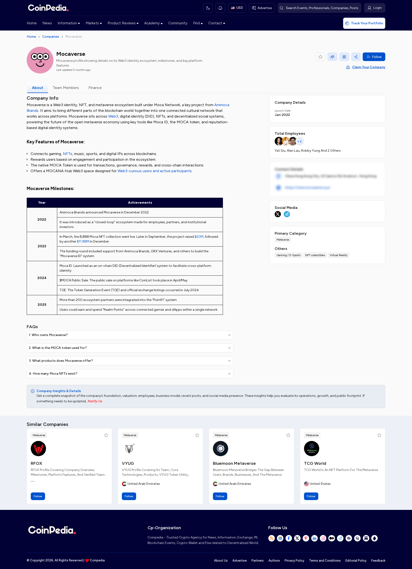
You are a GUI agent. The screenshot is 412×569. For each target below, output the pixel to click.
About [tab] (37, 87)
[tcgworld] (311, 448)
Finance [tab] (95, 87)
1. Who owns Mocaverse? (48, 335)
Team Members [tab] (66, 87)
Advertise (239, 560)
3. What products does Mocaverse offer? (61, 361)
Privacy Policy (294, 560)
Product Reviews (122, 23)
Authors (274, 560)
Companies (50, 37)
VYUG (128, 463)
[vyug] (129, 448)
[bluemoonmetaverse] (220, 448)
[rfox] (38, 448)
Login (377, 8)
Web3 (113, 116)
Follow (376, 57)
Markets (92, 23)
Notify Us (95, 401)
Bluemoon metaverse (234, 463)
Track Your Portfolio (367, 23)
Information (67, 23)
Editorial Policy (355, 560)
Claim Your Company (368, 67)
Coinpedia (97, 560)
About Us (221, 560)
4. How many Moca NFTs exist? (53, 374)
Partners (258, 560)
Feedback (378, 560)
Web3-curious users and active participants (155, 171)
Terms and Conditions (325, 560)
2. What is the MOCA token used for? (58, 348)
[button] (106, 435)
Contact (215, 23)
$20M (199, 237)
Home (32, 23)
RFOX (36, 463)
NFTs (67, 153)
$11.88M (83, 241)
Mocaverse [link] (73, 37)
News (47, 23)
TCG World (315, 463)
